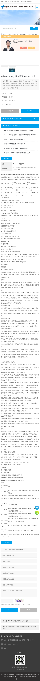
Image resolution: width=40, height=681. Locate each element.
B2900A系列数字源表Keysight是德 (18, 621)
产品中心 (15, 34)
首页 (10, 34)
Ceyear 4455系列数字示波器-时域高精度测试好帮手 (20, 135)
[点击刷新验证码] (19, 600)
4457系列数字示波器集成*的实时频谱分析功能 (18, 130)
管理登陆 (22, 676)
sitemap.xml (21, 679)
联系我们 (30, 111)
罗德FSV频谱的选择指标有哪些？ (14, 144)
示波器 (31, 34)
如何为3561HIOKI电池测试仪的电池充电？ (17, 153)
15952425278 (37, 508)
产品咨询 (10, 111)
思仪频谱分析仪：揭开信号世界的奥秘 (16, 148)
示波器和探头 (24, 34)
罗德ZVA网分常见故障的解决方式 (14, 139)
